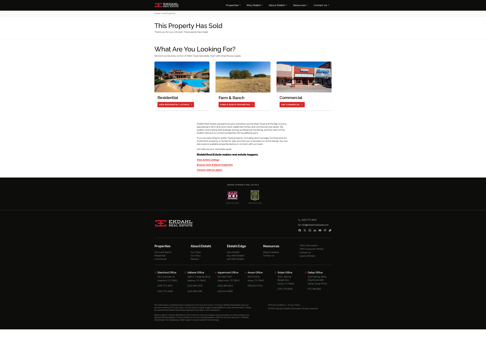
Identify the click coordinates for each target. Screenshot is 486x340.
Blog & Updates (271, 252)
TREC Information (308, 245)
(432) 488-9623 (225, 286)
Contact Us (320, 5)
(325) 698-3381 (194, 291)
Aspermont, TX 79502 (228, 280)
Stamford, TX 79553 (167, 280)
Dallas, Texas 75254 (317, 284)
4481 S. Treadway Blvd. (198, 277)
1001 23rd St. (254, 277)
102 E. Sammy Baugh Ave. (284, 278)
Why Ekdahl (254, 5)
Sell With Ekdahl (235, 259)
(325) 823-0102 (255, 286)
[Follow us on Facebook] (299, 231)
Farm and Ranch (162, 252)
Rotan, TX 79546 (286, 284)
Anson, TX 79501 (256, 280)
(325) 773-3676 (164, 286)
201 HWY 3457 (225, 277)
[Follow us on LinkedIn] (314, 231)
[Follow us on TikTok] (330, 231)
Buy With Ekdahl (235, 255)
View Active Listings (208, 160)
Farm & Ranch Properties (235, 104)
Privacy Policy (294, 305)
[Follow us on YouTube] (319, 231)
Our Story (196, 255)
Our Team (196, 252)
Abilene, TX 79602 (196, 280)
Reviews (195, 259)
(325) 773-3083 (165, 291)
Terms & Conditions (276, 305)
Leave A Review (307, 256)
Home (157, 13)
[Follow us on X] (304, 231)
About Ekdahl (277, 5)
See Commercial (290, 104)
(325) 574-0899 (225, 291)
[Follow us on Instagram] (309, 231)
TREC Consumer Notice (311, 249)
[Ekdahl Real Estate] (168, 5)
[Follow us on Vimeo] (325, 231)
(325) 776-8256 (285, 289)
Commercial (160, 259)
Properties (232, 5)
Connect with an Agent (209, 170)
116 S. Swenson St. (166, 277)
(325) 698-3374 (194, 286)
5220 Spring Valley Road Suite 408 (317, 278)
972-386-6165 (314, 289)
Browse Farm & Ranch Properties (215, 165)
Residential (160, 255)
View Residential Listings (174, 104)
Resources (299, 5)
